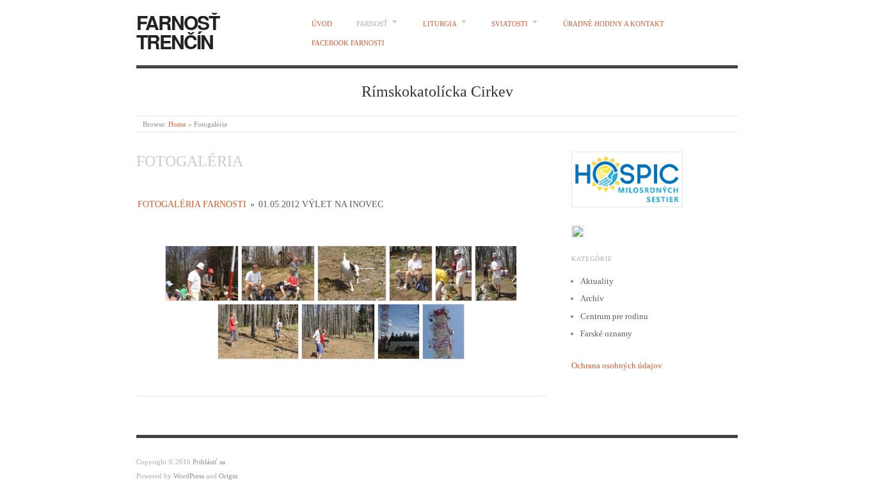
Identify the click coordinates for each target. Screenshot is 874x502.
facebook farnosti (348, 43)
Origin (228, 476)
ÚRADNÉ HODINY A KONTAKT (613, 23)
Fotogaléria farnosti (192, 204)
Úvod (322, 23)
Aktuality (597, 281)
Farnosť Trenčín (177, 31)
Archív (592, 298)
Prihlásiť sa (209, 462)
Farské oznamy (606, 333)
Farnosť (372, 23)
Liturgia (440, 23)
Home (177, 124)
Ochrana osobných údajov (616, 365)
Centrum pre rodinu (614, 316)
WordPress (188, 476)
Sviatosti (509, 23)
